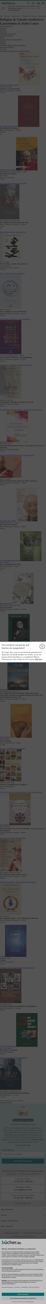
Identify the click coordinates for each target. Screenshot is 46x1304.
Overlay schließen (42, 646)
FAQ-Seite (38, 659)
